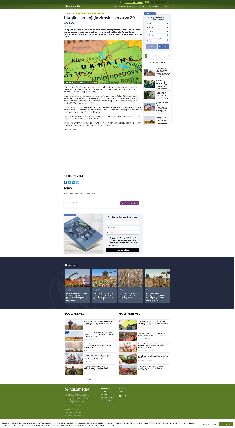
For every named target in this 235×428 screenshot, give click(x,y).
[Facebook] (65, 182)
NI (151, 56)
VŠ (160, 56)
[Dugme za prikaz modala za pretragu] (121, 2)
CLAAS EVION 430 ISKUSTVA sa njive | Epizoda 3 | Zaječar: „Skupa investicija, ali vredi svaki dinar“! (153, 323)
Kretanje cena (142, 338)
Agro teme (119, 6)
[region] (117, 423)
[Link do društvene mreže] (120, 396)
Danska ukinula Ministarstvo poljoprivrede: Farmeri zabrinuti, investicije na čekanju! (96, 368)
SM (154, 56)
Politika (72, 129)
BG (146, 56)
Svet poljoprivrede (134, 2)
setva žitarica (91, 194)
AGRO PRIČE (158, 6)
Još (165, 6)
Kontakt (121, 392)
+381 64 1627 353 (75, 412)
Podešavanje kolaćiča (209, 424)
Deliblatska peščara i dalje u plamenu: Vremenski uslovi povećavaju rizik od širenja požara (98, 345)
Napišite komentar (130, 203)
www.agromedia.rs (71, 419)
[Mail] (77, 182)
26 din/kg (149, 35)
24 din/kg (149, 31)
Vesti (149, 6)
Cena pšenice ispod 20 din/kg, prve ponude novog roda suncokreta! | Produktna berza (151, 368)
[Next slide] (172, 286)
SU (157, 56)
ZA (169, 56)
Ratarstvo (69, 289)
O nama (104, 392)
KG (166, 56)
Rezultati (163, 46)
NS (149, 56)
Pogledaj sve (90, 379)
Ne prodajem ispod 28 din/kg (154, 40)
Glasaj (151, 46)
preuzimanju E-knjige (125, 242)
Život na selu (132, 6)
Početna (66, 13)
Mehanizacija (142, 328)
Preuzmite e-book (123, 250)
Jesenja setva (69, 194)
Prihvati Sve (226, 424)
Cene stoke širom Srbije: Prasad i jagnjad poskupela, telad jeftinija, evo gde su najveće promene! (153, 345)
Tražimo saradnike (107, 400)
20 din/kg (149, 23)
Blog (142, 6)
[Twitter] (69, 182)
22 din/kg (149, 27)
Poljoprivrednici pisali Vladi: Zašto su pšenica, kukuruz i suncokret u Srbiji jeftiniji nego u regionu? (97, 356)
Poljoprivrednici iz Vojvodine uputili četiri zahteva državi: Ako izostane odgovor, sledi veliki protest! (99, 323)
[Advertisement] (103, 152)
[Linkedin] (73, 182)
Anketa (149, 13)
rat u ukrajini (80, 194)
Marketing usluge (107, 397)
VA (163, 56)
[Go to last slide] (63, 286)
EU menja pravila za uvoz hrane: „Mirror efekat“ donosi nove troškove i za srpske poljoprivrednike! (99, 334)
